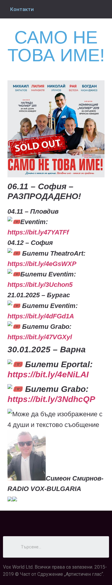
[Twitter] (56, 521)
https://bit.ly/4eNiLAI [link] (48, 374)
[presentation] (9, 499)
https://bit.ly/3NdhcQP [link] (51, 399)
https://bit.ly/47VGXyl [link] (39, 337)
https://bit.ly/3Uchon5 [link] (40, 284)
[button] (56, 499)
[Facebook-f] (39, 521)
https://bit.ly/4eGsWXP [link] (41, 264)
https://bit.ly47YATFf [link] (38, 232)
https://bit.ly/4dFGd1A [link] (40, 316)
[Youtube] (72, 521)
